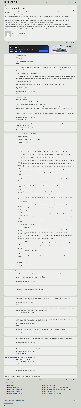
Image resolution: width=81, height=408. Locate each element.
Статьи (32, 2)
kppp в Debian (12, 387)
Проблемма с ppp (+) (14, 389)
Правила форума (12, 400)
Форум (36, 2)
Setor (17, 61)
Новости (22, 2)
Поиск (49, 2)
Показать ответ (19, 119)
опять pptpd (49, 391)
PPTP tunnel (49, 385)
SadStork (18, 127)
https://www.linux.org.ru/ (8, 403)
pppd (10, 385)
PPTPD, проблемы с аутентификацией (56, 387)
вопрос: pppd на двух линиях (53, 393)
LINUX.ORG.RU (11, 2)
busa (17, 302)
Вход (74, 2)
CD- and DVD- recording (69, 42)
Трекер (45, 2)
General (11, 5)
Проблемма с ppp (13, 391)
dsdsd (7, 42)
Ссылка (6, 38)
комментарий (13, 133)
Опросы (41, 2)
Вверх (75, 400)
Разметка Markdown (20, 400)
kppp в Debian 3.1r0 (13, 393)
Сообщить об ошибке (8, 401)
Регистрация (69, 2)
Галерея (27, 2)
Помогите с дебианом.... (16, 8)
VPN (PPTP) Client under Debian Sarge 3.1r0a (57, 389)
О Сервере (6, 400)
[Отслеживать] (73, 15)
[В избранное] (73, 11)
